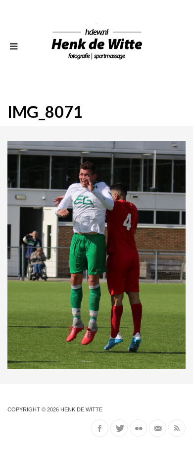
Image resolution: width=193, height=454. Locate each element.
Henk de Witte (81, 409)
